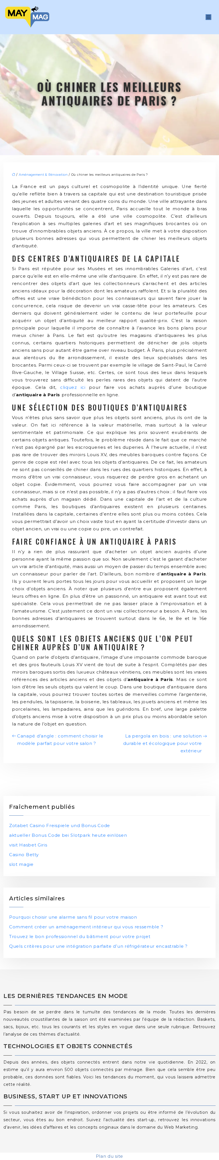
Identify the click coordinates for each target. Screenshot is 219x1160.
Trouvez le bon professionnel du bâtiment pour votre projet (80, 936)
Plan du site (109, 1156)
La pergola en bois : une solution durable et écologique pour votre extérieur (162, 743)
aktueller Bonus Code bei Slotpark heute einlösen (68, 835)
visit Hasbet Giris (28, 845)
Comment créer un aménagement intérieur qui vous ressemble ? (86, 926)
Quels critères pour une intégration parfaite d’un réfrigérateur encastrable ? (98, 946)
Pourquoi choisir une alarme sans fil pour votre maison (73, 917)
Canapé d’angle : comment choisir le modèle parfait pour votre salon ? (60, 739)
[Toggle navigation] (208, 17)
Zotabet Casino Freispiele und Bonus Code (59, 825)
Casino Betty (23, 854)
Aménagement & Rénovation (43, 175)
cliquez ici (73, 387)
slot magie (21, 864)
